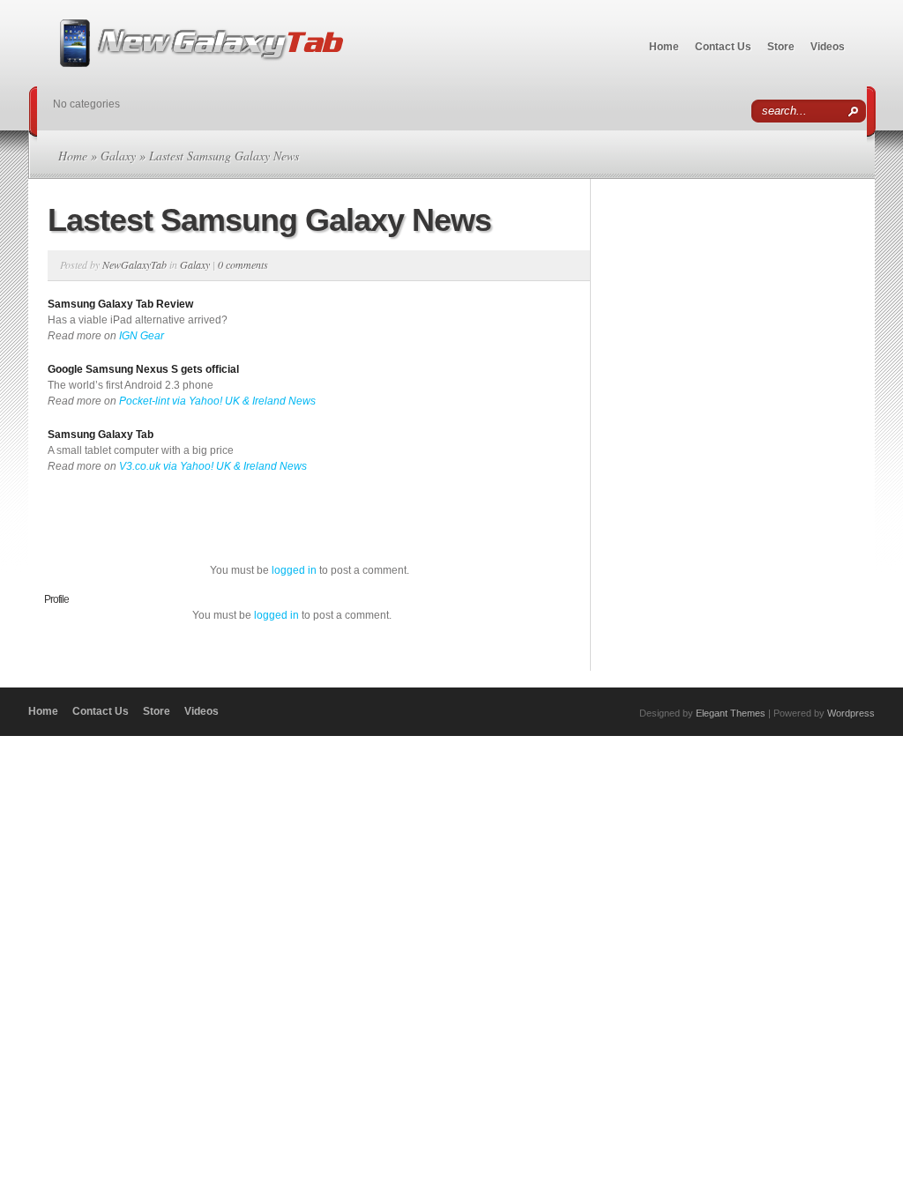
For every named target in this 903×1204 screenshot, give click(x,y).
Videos (827, 47)
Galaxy (118, 155)
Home (664, 47)
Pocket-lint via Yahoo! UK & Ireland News (217, 401)
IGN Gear (141, 336)
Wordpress (851, 713)
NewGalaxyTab (134, 264)
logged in (294, 570)
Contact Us (723, 47)
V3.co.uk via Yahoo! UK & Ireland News (213, 466)
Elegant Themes (730, 713)
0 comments (243, 264)
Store (781, 47)
